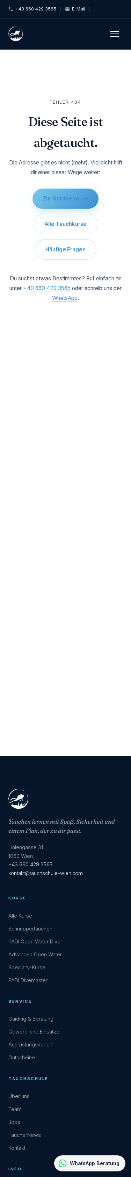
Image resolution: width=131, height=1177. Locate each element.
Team (15, 1109)
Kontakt (17, 1148)
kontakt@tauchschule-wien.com (45, 873)
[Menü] (116, 34)
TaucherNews (24, 1135)
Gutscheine (21, 1057)
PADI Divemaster (28, 980)
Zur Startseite (61, 198)
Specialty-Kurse (26, 967)
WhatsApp (65, 298)
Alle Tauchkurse (65, 224)
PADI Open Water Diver (35, 942)
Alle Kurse (20, 916)
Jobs (14, 1122)
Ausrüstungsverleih (30, 1045)
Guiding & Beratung (30, 1019)
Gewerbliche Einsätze (33, 1032)
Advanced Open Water (35, 954)
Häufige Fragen (65, 249)
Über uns (19, 1096)
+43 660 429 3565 (35, 9)
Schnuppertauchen (30, 929)
